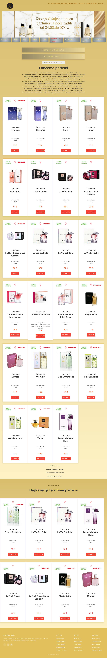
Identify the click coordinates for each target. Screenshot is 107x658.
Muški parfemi (60, 638)
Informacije (99, 40)
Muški (15, 40)
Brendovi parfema (61, 650)
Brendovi (5, 40)
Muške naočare (96, 638)
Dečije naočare (96, 644)
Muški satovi (77, 638)
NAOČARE (95, 635)
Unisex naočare (96, 647)
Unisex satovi (78, 647)
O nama (74, 3)
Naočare (64, 3)
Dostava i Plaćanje (84, 3)
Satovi (70, 3)
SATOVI (76, 635)
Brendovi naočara (97, 650)
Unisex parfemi (60, 644)
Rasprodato (15, 150)
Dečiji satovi (77, 644)
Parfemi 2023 (85, 40)
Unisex (35, 40)
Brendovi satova (78, 650)
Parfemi (57, 3)
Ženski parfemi (60, 641)
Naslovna (51, 3)
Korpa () (100, 3)
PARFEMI (59, 635)
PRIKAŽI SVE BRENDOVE (53, 50)
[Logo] (10, 6)
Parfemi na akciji (56, 40)
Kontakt (94, 3)
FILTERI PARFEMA (52, 56)
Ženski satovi (78, 641)
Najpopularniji (71, 40)
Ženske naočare (96, 641)
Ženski (25, 40)
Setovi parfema (60, 647)
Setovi (44, 40)
